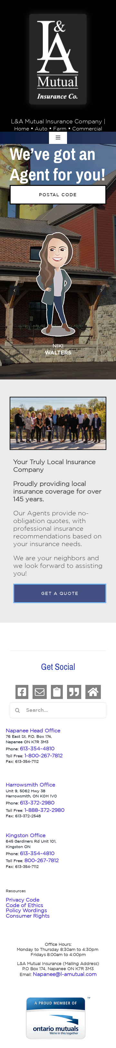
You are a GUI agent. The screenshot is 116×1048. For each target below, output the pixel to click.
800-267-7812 (41, 860)
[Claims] (57, 692)
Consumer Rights (28, 916)
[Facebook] (21, 692)
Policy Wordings (26, 910)
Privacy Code (22, 899)
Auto (41, 128)
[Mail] (40, 692)
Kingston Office (25, 835)
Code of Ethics (24, 905)
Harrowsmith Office (30, 784)
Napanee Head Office (33, 730)
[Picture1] (58, 10)
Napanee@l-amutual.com (65, 974)
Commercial (87, 128)
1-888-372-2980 (44, 810)
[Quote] (74, 692)
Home (21, 128)
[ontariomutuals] (58, 1000)
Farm (59, 128)
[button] (14, 290)
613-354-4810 (38, 853)
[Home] (93, 692)
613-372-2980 (37, 802)
